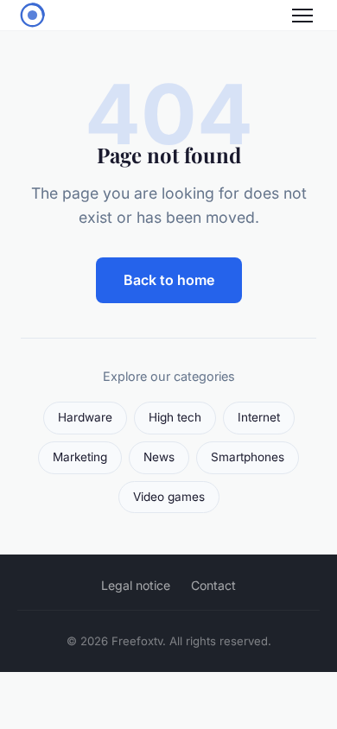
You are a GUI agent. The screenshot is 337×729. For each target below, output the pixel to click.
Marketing (80, 457)
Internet (259, 417)
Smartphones (247, 457)
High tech (175, 417)
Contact (213, 585)
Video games (169, 497)
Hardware (85, 417)
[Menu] (302, 15)
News (159, 457)
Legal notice (135, 585)
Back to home (169, 279)
